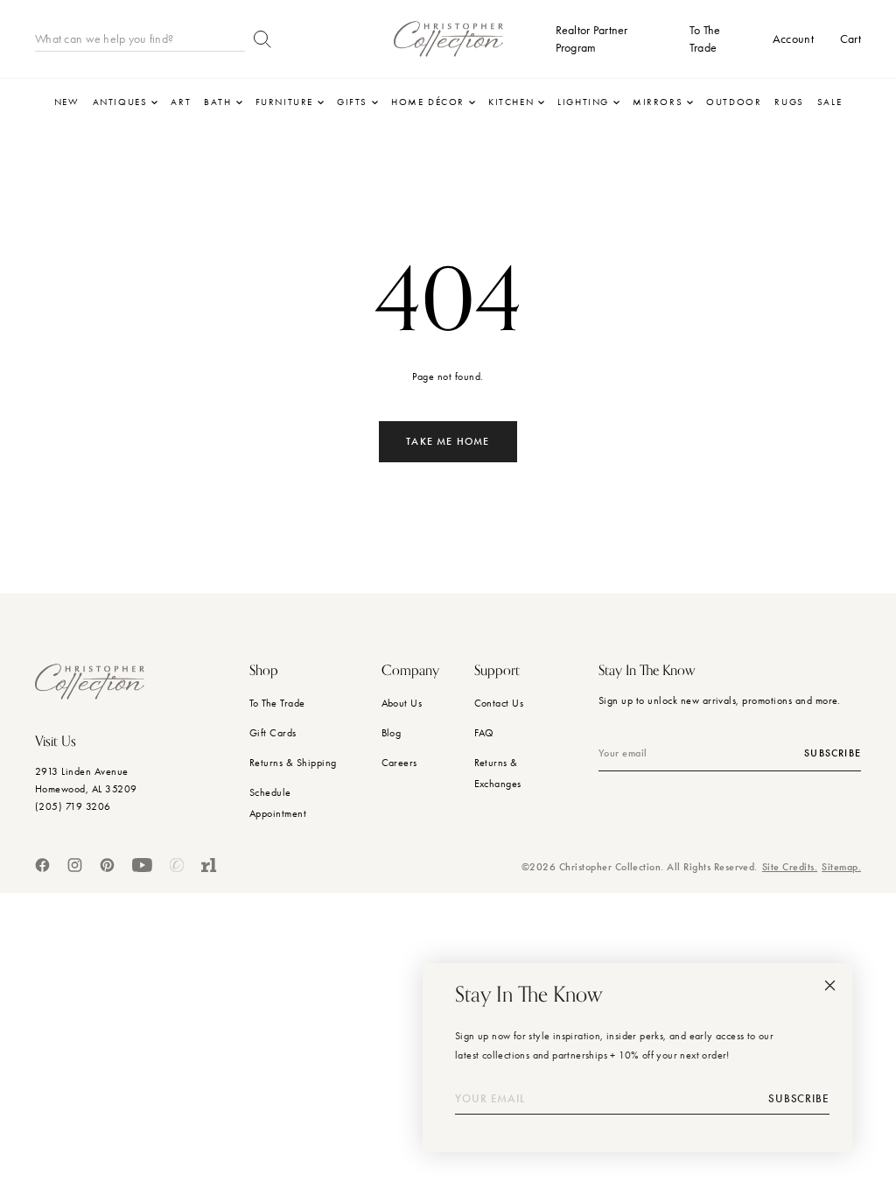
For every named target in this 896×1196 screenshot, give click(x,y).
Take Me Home (447, 441)
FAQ (484, 733)
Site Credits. (789, 867)
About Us (402, 703)
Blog (392, 733)
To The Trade (277, 703)
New (67, 102)
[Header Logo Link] (448, 39)
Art (181, 102)
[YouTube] (142, 865)
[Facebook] (42, 865)
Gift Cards (273, 733)
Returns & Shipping (293, 762)
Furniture (284, 102)
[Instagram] (74, 865)
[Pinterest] (107, 865)
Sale (829, 102)
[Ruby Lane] (209, 865)
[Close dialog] (830, 985)
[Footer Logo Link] (89, 682)
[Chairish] (177, 865)
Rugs (788, 102)
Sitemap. (841, 867)
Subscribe (832, 753)
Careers (399, 762)
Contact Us (499, 703)
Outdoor (733, 102)
